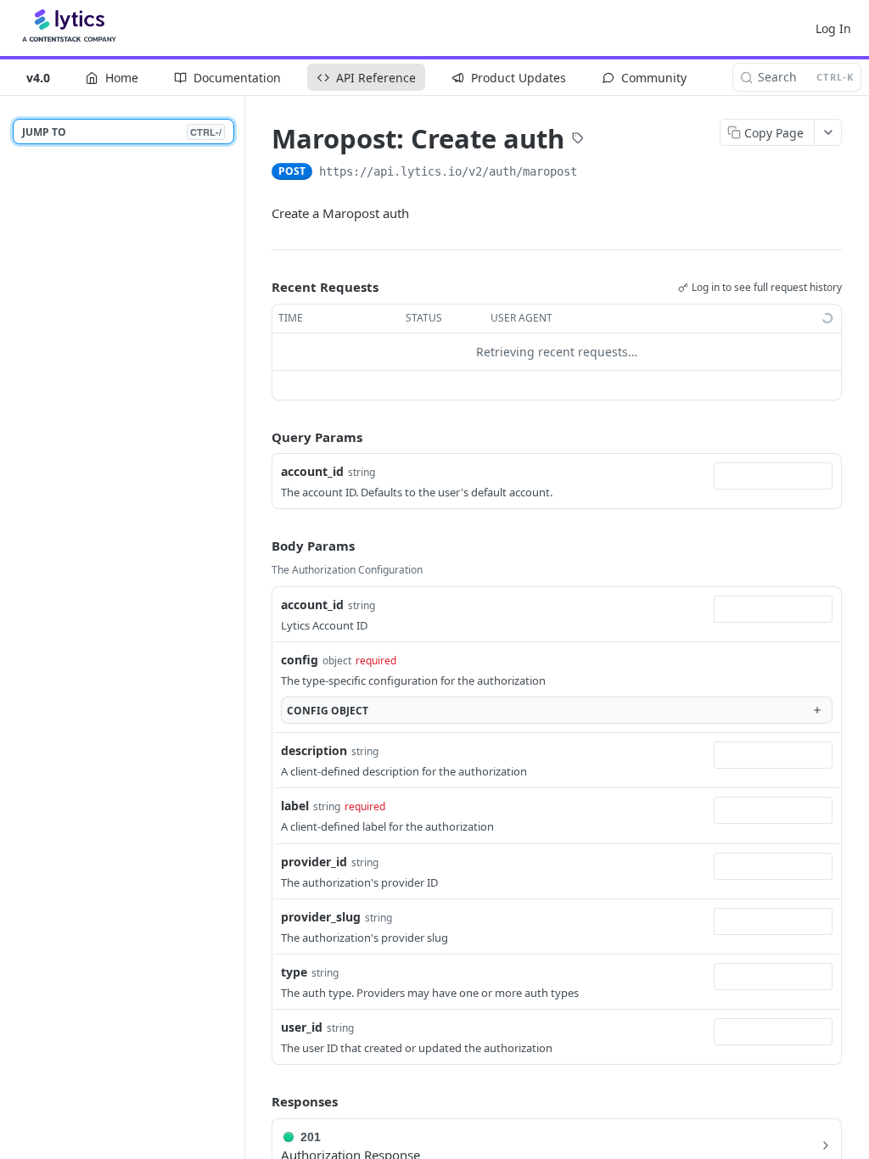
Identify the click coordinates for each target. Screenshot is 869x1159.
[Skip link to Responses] (260, 1102)
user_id (301, 1027)
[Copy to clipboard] (594, 173)
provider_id (314, 862)
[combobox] (773, 476)
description (314, 750)
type (294, 972)
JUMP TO (121, 132)
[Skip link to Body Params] (260, 546)
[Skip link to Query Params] (260, 437)
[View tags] (578, 140)
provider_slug (321, 917)
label (295, 806)
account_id (312, 471)
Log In (833, 28)
